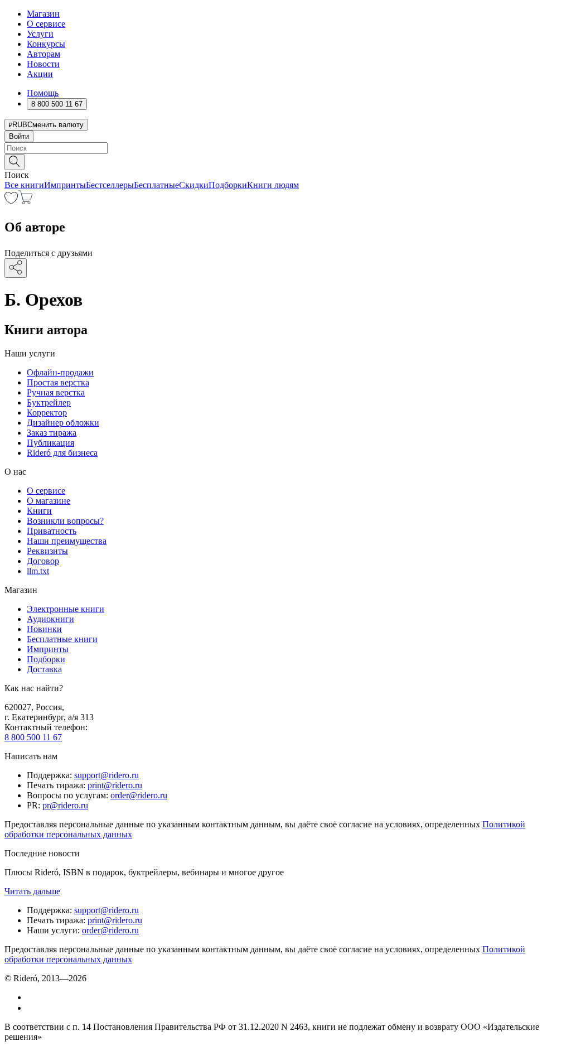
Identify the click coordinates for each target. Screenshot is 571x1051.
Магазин (43, 13)
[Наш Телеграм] (31, 1008)
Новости (43, 64)
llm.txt (38, 571)
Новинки (44, 629)
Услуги (40, 33)
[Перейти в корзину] (25, 201)
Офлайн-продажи (60, 372)
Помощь (43, 93)
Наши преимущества (67, 541)
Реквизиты (47, 551)
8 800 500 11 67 (33, 737)
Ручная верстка (56, 392)
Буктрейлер (49, 402)
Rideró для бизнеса (62, 452)
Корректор (47, 412)
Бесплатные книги (62, 639)
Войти (19, 136)
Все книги (24, 185)
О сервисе (46, 23)
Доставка (44, 669)
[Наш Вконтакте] (32, 997)
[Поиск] (14, 162)
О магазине (48, 500)
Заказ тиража (51, 432)
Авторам (43, 54)
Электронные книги (65, 609)
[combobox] (285, 148)
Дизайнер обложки (63, 422)
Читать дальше (32, 891)
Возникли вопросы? (65, 521)
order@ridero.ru (138, 795)
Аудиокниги (50, 619)
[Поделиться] (15, 268)
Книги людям (273, 185)
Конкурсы (46, 44)
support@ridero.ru (106, 775)
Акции (40, 74)
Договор (43, 561)
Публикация (50, 442)
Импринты (65, 185)
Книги (39, 510)
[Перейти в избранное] (11, 201)
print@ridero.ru (115, 785)
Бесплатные (156, 185)
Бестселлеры (110, 185)
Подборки (228, 185)
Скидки (194, 185)
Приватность (51, 531)
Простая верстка (58, 382)
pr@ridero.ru (65, 805)
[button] (285, 161)
